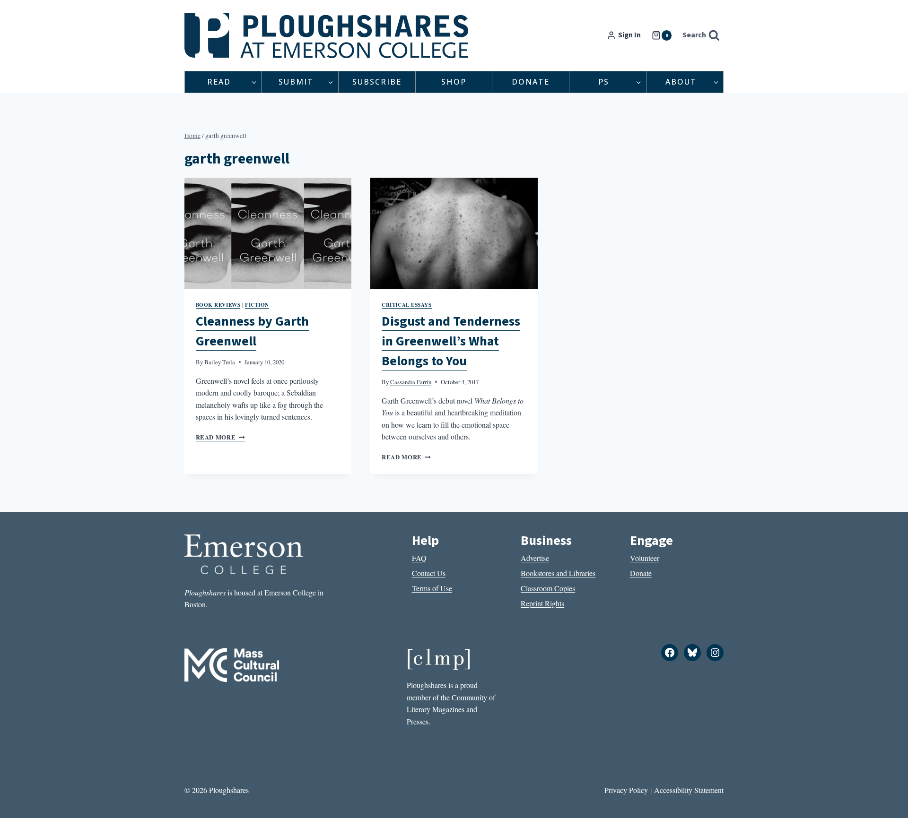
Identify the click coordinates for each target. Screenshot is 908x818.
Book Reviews (218, 305)
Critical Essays (406, 305)
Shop (453, 82)
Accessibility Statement (689, 790)
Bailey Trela (219, 362)
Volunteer (644, 558)
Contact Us (428, 573)
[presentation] (268, 233)
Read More (220, 437)
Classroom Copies (548, 588)
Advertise (535, 558)
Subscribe (377, 82)
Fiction (257, 305)
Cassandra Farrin (410, 382)
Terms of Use (432, 588)
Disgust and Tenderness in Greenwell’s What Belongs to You (451, 341)
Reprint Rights (542, 603)
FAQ (419, 558)
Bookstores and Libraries (558, 573)
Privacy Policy (626, 790)
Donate (531, 82)
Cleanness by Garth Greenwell (252, 331)
